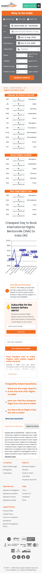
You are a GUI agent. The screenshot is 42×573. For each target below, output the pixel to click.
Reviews (25, 470)
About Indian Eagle (10, 466)
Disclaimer (7, 521)
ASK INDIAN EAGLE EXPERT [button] (21, 349)
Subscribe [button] (21, 332)
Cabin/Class (8, 49)
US (25, 88)
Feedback (26, 497)
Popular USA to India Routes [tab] (14, 426)
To (4, 32)
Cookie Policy (8, 514)
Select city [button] (28, 6)
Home (6, 88)
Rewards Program (28, 466)
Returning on (8, 43)
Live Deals (26, 476)
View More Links (10, 457)
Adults (5, 55)
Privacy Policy (8, 511)
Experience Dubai (9, 500)
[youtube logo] (14, 557)
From (5, 26)
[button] (39, 5)
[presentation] (12, 25)
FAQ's (24, 500)
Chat (24, 490)
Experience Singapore (11, 490)
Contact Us (26, 493)
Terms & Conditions (10, 517)
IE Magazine (7, 470)
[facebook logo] (23, 557)
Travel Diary (7, 473)
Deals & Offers (27, 473)
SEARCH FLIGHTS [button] (22, 77)
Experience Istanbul (10, 493)
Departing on (8, 37)
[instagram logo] (28, 557)
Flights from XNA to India (14, 90)
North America (16, 88)
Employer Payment (29, 480)
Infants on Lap (8, 66)
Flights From (23, 435)
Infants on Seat (9, 72)
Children (6, 61)
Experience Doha (9, 497)
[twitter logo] (19, 557)
